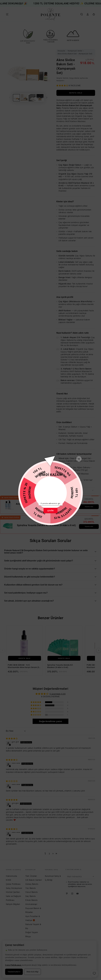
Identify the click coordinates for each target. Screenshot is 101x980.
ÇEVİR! (50, 510)
